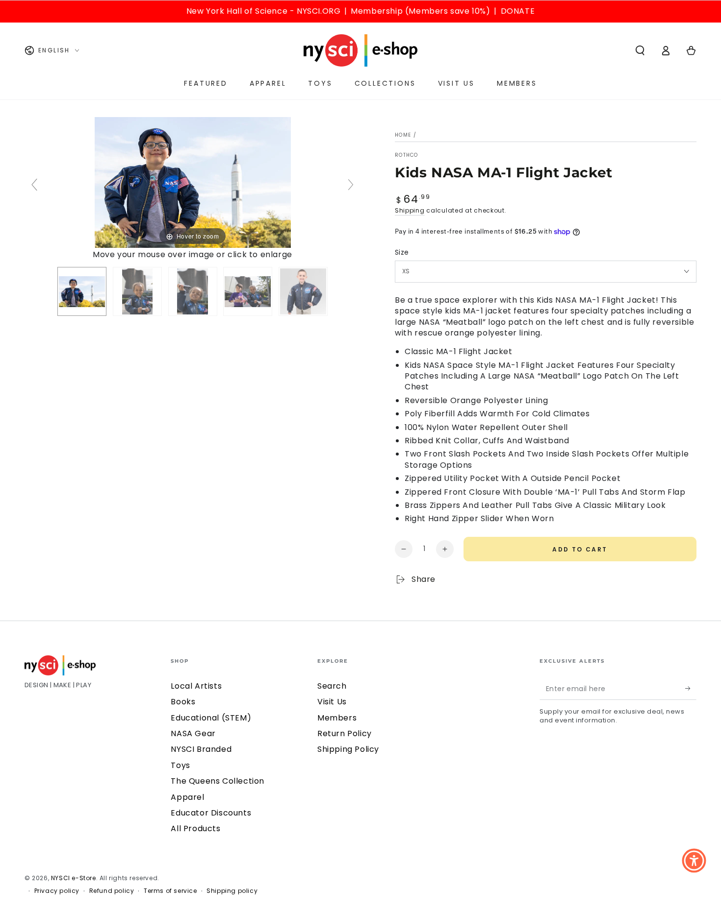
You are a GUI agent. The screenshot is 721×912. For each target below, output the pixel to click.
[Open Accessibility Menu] (694, 860)
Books (183, 701)
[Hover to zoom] (193, 182)
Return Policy (344, 733)
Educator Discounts (211, 812)
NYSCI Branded (201, 749)
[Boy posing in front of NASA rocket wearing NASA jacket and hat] (81, 291)
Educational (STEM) (211, 717)
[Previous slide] (34, 184)
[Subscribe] (690, 688)
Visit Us (332, 701)
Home (403, 135)
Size (402, 252)
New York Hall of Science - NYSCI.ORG (263, 11)
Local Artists (196, 686)
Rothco (406, 155)
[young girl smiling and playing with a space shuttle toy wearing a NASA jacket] (192, 291)
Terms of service (170, 891)
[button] (640, 50)
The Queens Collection (217, 781)
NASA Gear (193, 733)
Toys (180, 765)
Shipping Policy (348, 749)
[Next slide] (350, 184)
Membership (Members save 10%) (420, 11)
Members (337, 717)
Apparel (187, 797)
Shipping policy (232, 891)
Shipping (410, 210)
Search (332, 686)
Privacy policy (56, 891)
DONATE (518, 11)
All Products (195, 828)
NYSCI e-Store (73, 878)
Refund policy (111, 891)
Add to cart (579, 549)
